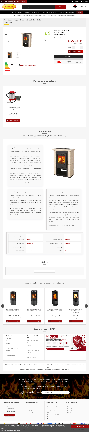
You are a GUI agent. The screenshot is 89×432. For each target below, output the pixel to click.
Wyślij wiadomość (10, 415)
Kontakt (79, 12)
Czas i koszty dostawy (53, 406)
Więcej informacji (4, 430)
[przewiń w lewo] (8, 40)
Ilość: (69, 47)
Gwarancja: (57, 38)
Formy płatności (51, 408)
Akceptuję (80, 426)
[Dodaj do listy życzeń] (27, 35)
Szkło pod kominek (32, 412)
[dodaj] (81, 47)
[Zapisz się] (67, 392)
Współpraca (70, 412)
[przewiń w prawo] (45, 40)
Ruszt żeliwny (30, 410)
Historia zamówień (52, 410)
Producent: (57, 32)
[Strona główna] (8, 12)
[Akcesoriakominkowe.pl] (11, 6)
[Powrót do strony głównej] (14, 15)
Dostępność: (57, 36)
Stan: (55, 34)
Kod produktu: (57, 30)
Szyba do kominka (32, 414)
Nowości (29, 406)
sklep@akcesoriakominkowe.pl (18, 1)
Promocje (29, 408)
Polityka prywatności (53, 414)
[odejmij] (73, 47)
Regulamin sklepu (52, 416)
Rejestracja (76, 1)
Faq (68, 406)
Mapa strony (70, 410)
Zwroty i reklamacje (52, 419)
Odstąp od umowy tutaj (53, 412)
